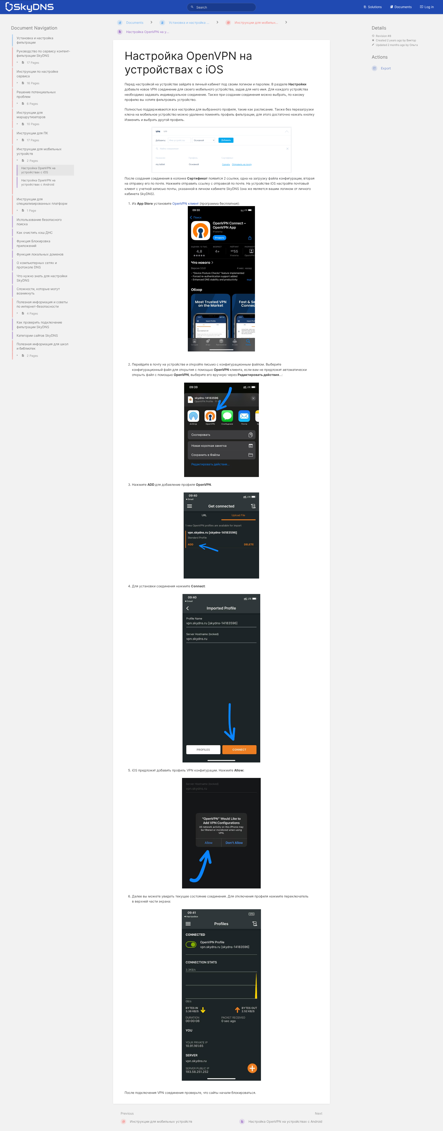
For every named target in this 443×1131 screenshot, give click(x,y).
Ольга (414, 44)
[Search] (193, 7)
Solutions (375, 7)
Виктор (411, 40)
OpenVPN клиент (185, 203)
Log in (429, 7)
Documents (403, 7)
